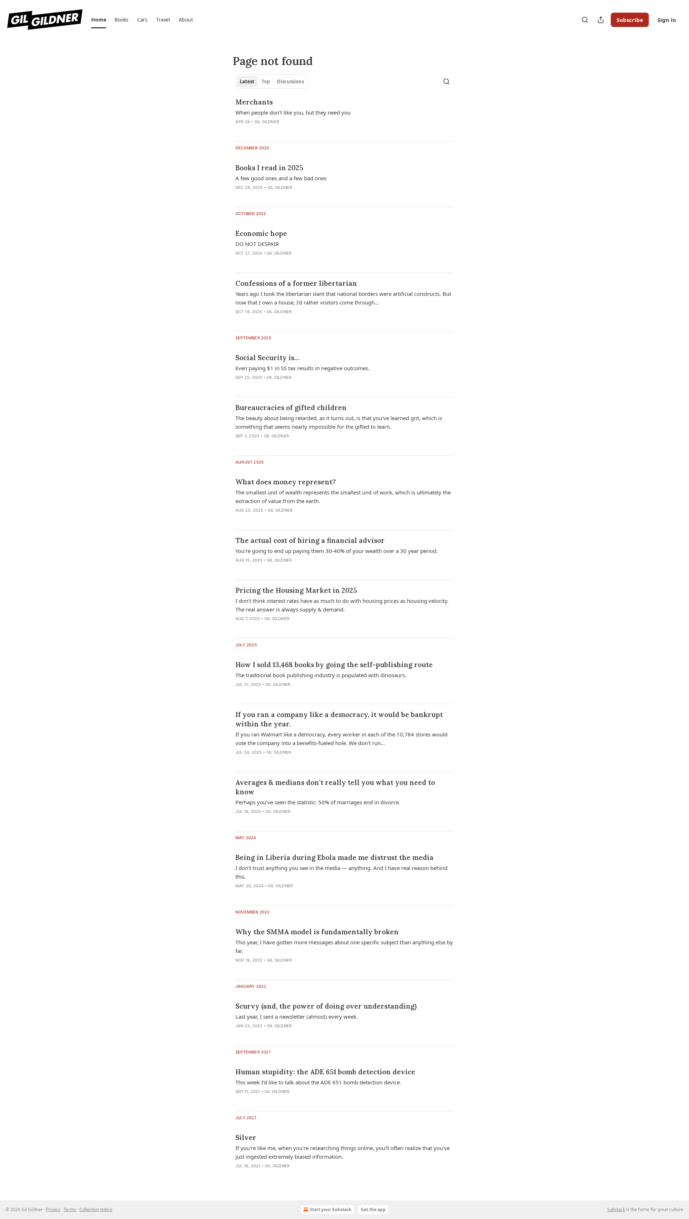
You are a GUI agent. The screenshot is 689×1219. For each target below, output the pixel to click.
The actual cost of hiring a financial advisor (310, 540)
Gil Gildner (266, 121)
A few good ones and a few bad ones (281, 178)
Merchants (254, 102)
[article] (344, 116)
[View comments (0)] (254, 131)
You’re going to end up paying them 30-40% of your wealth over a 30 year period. (336, 550)
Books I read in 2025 (269, 167)
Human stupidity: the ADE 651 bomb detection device (325, 1071)
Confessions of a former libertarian (296, 283)
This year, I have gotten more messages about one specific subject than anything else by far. (344, 946)
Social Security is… (267, 357)
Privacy (53, 1209)
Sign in (666, 19)
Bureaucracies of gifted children (291, 407)
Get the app (373, 1209)
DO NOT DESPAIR (257, 243)
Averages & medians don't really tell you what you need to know (335, 787)
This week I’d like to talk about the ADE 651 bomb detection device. (318, 1082)
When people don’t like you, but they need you (293, 112)
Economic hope (261, 233)
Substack (616, 1209)
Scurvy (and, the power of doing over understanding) (326, 1006)
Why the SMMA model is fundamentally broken (317, 931)
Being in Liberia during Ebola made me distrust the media (334, 857)
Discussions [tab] (290, 81)
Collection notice (95, 1209)
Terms (70, 1209)
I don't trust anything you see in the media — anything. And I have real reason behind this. (341, 872)
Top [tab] (266, 81)
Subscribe (630, 19)
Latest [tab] (247, 81)
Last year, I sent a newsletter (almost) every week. (296, 1016)
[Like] (240, 820)
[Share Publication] (601, 20)
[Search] (585, 20)
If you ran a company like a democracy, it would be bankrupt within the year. (339, 719)
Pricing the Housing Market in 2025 (296, 590)
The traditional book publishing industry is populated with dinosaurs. (320, 675)
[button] (98, 19)
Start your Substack (330, 1209)
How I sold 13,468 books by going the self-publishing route (334, 664)
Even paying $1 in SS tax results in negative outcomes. (302, 368)
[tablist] (271, 81)
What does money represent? (285, 482)
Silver (245, 1137)
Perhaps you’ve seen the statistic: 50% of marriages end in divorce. (317, 802)
